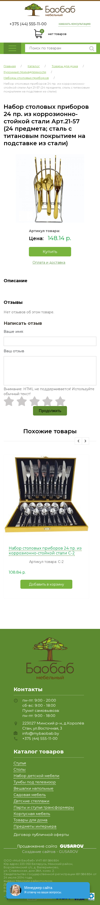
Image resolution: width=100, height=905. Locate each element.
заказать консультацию (74, 24)
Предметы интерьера (35, 826)
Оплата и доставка (49, 262)
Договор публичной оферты (41, 834)
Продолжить (50, 411)
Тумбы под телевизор (35, 782)
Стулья (20, 763)
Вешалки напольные (33, 788)
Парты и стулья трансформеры (44, 807)
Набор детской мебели (36, 775)
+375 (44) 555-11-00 (28, 24)
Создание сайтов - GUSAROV (50, 852)
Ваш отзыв (14, 351)
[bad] (9, 401)
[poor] (22, 401)
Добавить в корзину (46, 584)
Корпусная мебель (32, 813)
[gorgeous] (60, 401)
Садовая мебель (30, 794)
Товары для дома (30, 820)
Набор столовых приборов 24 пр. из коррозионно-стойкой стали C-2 (45, 550)
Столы (19, 769)
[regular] (34, 401)
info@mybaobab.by (40, 733)
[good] (47, 401)
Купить (50, 251)
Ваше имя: (14, 331)
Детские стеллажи (31, 801)
